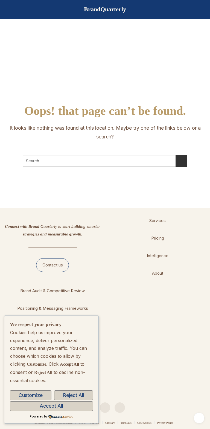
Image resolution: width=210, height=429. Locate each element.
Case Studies (144, 422)
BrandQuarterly (105, 9)
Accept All (51, 406)
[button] (52, 265)
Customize (31, 395)
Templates (126, 422)
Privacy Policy (165, 422)
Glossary (110, 422)
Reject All (73, 395)
